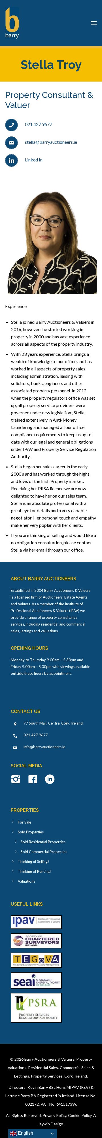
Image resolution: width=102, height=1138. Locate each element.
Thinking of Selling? (33, 861)
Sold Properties (31, 832)
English (25, 1133)
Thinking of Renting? (34, 871)
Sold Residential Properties (43, 842)
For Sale (24, 822)
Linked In (33, 159)
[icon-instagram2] (17, 779)
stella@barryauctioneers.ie (51, 142)
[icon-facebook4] (34, 779)
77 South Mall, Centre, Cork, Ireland (53, 723)
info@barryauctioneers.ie (44, 747)
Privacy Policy (54, 1115)
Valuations (26, 881)
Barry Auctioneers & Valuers (49, 1059)
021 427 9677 (38, 124)
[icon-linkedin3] (50, 779)
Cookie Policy (80, 1115)
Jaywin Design (50, 1123)
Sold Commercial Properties (44, 851)
